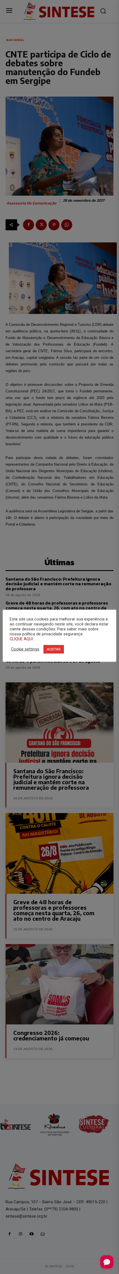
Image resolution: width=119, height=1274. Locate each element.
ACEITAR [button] (54, 649)
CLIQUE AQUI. (22, 638)
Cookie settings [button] (25, 649)
